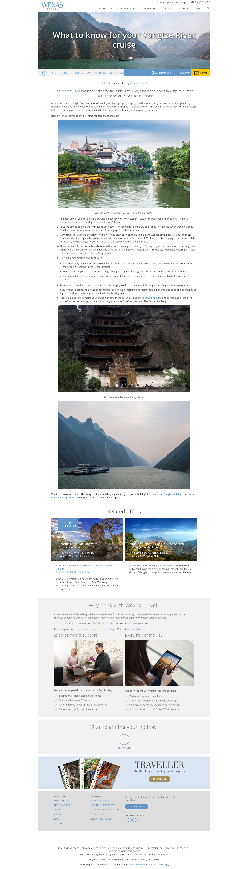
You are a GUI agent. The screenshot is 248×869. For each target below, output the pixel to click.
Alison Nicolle (139, 83)
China (57, 110)
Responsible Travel (100, 818)
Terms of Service (155, 864)
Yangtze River (70, 91)
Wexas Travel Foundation (104, 809)
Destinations (61, 800)
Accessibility (155, 848)
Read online (159, 779)
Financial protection (176, 848)
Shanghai (145, 297)
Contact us (60, 823)
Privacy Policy (136, 864)
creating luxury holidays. (103, 629)
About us (59, 814)
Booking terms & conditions (129, 848)
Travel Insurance (99, 800)
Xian (69, 301)
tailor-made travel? (135, 629)
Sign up (136, 806)
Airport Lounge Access (102, 805)
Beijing (158, 297)
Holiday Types (62, 805)
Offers (58, 809)
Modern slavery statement (124, 851)
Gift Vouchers (97, 814)
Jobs (56, 818)
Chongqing (151, 246)
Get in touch (124, 747)
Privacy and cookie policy (96, 848)
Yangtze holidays (173, 494)
